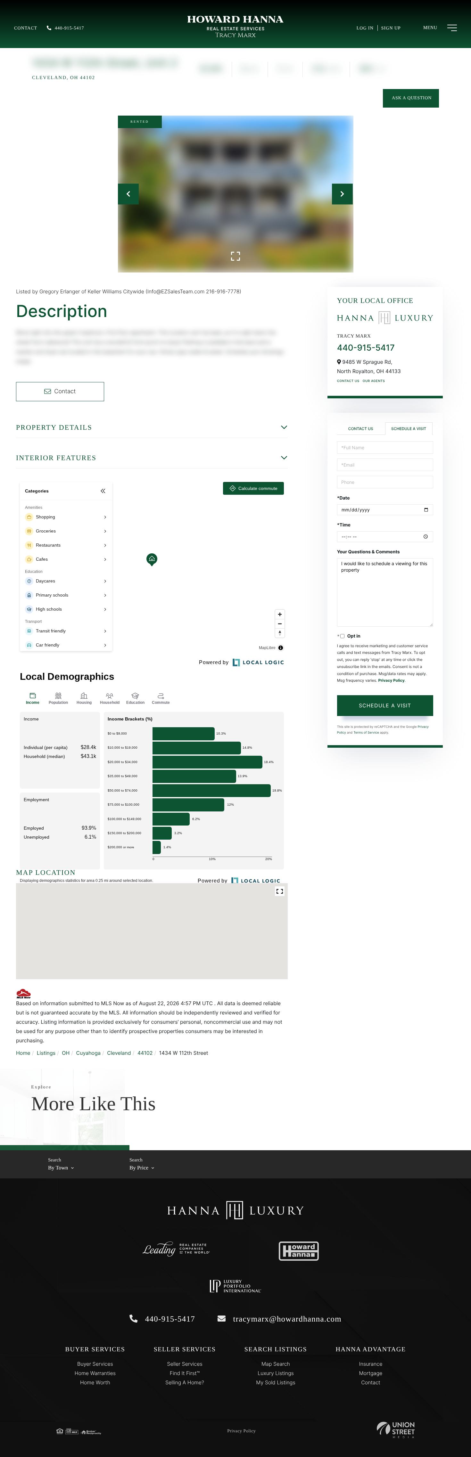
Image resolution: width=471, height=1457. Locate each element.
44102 (145, 1053)
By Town (58, 1168)
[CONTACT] (411, 98)
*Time (344, 525)
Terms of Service (366, 733)
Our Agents (374, 381)
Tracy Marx (235, 35)
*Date (343, 498)
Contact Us (348, 381)
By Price (138, 1168)
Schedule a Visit (408, 428)
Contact (25, 28)
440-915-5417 (69, 28)
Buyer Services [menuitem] (95, 1364)
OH (66, 1053)
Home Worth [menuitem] (95, 1382)
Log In (365, 28)
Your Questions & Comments (368, 552)
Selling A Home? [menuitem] (184, 1382)
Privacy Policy (391, 680)
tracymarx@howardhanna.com (286, 1319)
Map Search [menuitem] (275, 1364)
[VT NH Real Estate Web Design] (395, 1430)
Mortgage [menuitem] (371, 1373)
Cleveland (119, 1053)
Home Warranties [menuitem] (95, 1373)
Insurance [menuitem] (371, 1364)
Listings (46, 1053)
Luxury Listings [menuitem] (276, 1373)
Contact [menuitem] (370, 1382)
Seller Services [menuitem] (184, 1364)
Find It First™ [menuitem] (185, 1373)
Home (23, 1053)
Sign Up (391, 28)
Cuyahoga (88, 1053)
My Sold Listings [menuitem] (275, 1382)
